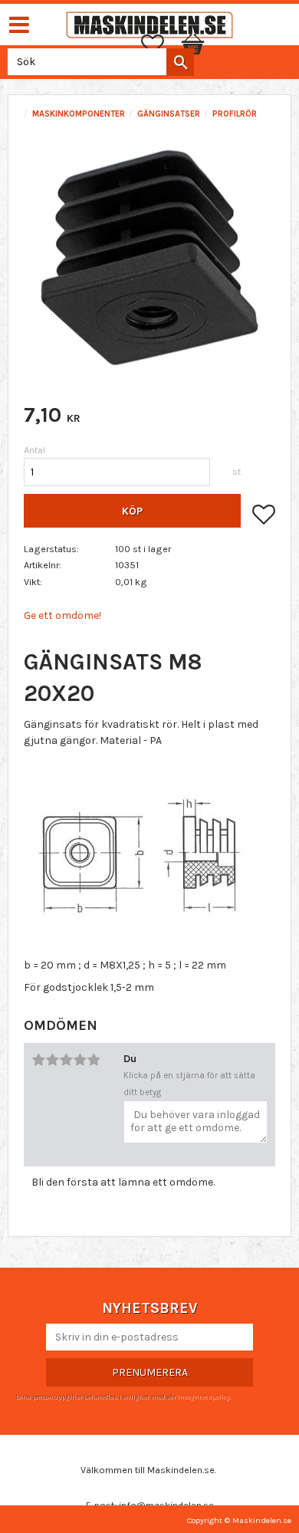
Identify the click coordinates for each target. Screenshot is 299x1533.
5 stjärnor (93, 1060)
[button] (160, 44)
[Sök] (180, 62)
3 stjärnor (66, 1060)
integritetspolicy (203, 1396)
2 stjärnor (52, 1060)
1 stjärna (38, 1060)
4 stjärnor (80, 1060)
